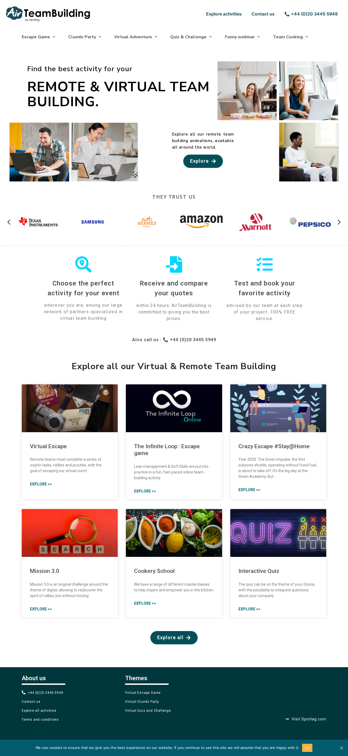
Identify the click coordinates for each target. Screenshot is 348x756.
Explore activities (224, 14)
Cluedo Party (82, 37)
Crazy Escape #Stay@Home (274, 446)
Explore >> (41, 484)
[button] (203, 161)
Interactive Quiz (258, 571)
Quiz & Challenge (188, 37)
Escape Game (36, 37)
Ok (307, 747)
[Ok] (341, 748)
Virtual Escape (48, 446)
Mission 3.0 (44, 571)
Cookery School (154, 571)
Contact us (263, 14)
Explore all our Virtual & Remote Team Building (174, 366)
